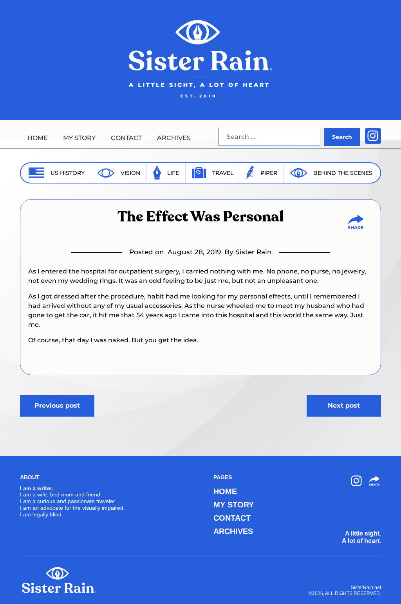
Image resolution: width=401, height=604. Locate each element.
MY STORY (79, 138)
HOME (37, 138)
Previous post (57, 405)
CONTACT (126, 138)
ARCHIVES (174, 138)
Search (342, 136)
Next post (344, 405)
